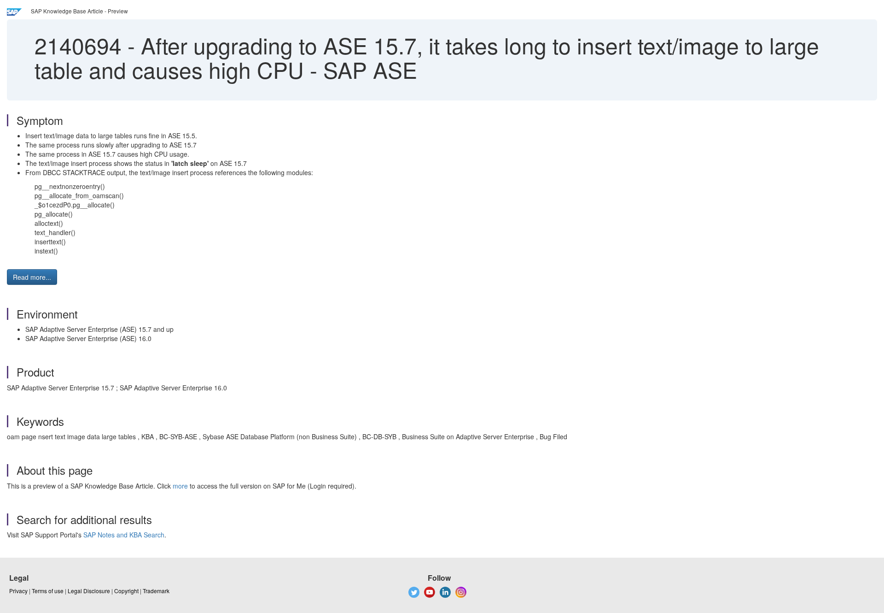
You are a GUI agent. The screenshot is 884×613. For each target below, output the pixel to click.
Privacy (18, 591)
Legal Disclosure (89, 591)
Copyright (126, 591)
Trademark (156, 591)
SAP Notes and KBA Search (123, 534)
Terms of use (48, 591)
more (180, 485)
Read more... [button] (32, 277)
